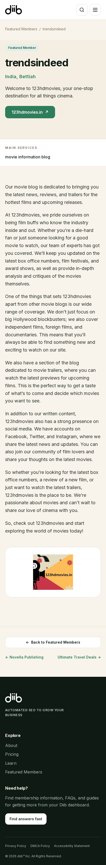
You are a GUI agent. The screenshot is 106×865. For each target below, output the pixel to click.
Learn (10, 763)
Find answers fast (26, 819)
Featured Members (21, 29)
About (11, 745)
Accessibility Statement (72, 846)
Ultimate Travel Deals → (79, 657)
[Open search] (81, 9)
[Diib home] (13, 9)
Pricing (12, 754)
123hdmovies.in (30, 112)
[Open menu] (95, 9)
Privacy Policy (15, 846)
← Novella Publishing (24, 657)
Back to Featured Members (53, 642)
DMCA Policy (40, 846)
